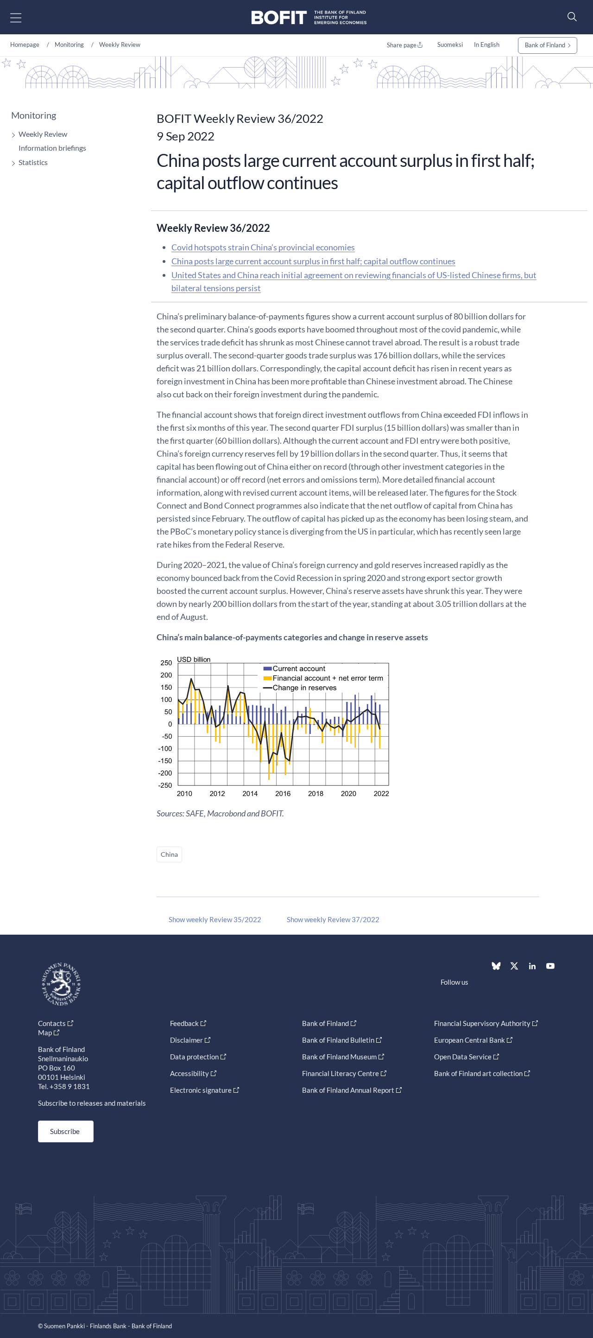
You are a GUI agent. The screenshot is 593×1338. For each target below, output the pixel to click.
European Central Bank (469, 1040)
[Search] (569, 16)
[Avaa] (11, 135)
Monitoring (69, 44)
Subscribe (65, 1131)
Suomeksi (450, 44)
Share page (401, 45)
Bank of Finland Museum (339, 1056)
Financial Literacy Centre (340, 1073)
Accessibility (189, 1073)
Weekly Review (119, 44)
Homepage (24, 44)
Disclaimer (186, 1040)
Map (45, 1032)
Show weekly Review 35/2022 (215, 919)
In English (486, 44)
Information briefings (52, 147)
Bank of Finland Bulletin (338, 1040)
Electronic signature (201, 1090)
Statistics (33, 162)
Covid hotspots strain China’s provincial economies (263, 247)
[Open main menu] (24, 17)
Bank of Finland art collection (478, 1073)
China (169, 854)
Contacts (52, 1023)
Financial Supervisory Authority (482, 1023)
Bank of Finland (545, 45)
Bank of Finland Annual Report (348, 1090)
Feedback (184, 1023)
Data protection (194, 1056)
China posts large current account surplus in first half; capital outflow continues (313, 261)
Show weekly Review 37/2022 (333, 919)
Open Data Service (463, 1056)
